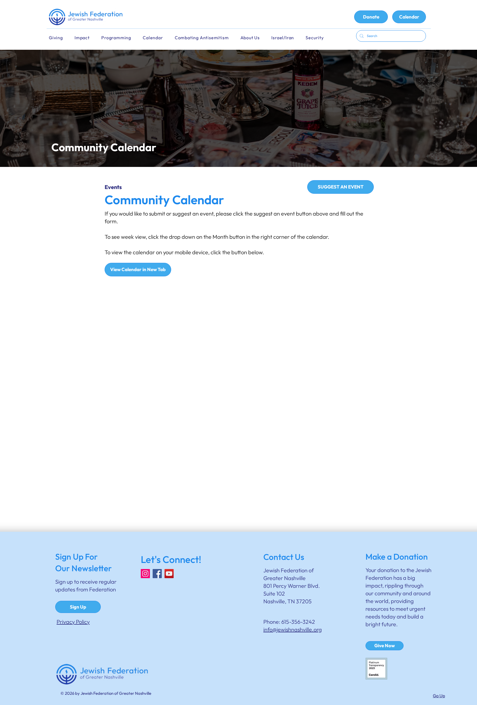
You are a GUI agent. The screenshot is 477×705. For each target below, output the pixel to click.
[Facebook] (157, 573)
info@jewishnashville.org (292, 629)
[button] (157, 37)
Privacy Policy (73, 621)
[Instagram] (145, 573)
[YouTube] (169, 573)
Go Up (439, 695)
